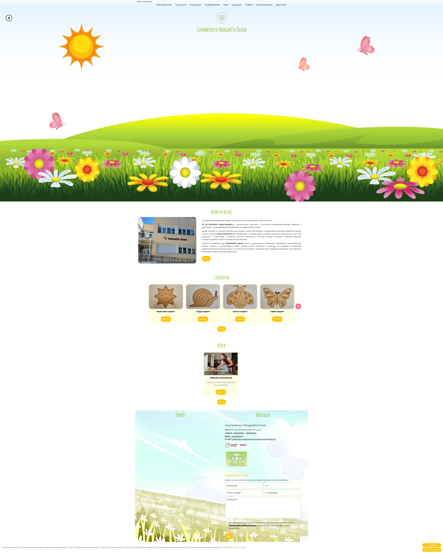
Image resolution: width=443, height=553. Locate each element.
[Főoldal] (222, 18)
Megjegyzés (232, 499)
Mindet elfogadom (432, 550)
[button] (298, 306)
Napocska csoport (166, 311)
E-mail (271, 493)
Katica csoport (240, 311)
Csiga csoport (203, 311)
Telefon (234, 493)
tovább (206, 258)
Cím (266, 485)
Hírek (225, 4)
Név (232, 485)
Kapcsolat (281, 4)
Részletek (166, 319)
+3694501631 (238, 433)
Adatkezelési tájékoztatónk (234, 547)
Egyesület (237, 4)
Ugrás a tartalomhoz (144, 2)
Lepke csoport (277, 311)
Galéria (249, 4)
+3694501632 (250, 433)
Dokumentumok (264, 4)
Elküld (228, 536)
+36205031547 (237, 436)
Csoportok (180, 4)
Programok (195, 4)
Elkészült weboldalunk (221, 378)
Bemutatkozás (164, 4)
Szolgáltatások (212, 4)
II (9, 18)
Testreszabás (432, 545)
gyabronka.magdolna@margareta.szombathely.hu (254, 439)
